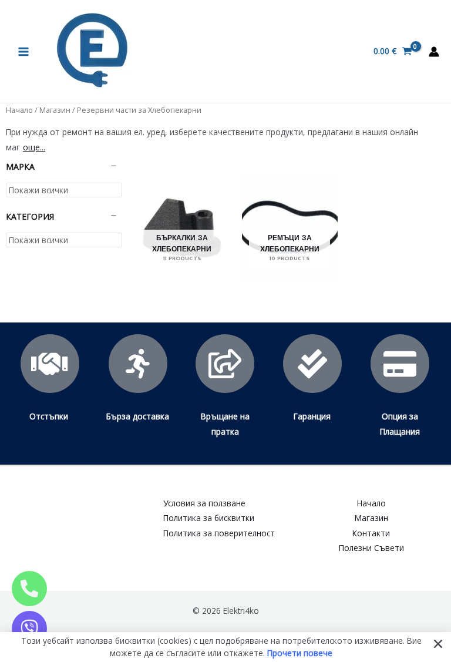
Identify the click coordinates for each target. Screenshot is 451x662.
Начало (19, 110)
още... (34, 147)
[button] (438, 644)
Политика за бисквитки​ (208, 517)
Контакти (371, 533)
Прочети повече (299, 652)
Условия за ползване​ (204, 503)
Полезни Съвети (371, 547)
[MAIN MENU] (23, 51)
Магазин (54, 110)
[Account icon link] (434, 51)
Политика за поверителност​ (219, 533)
